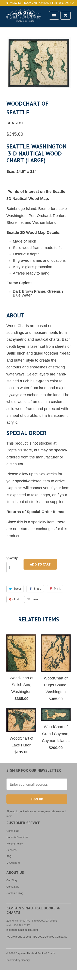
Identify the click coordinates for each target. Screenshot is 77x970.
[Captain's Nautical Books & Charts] (23, 18)
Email (34, 599)
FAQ (8, 856)
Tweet (17, 588)
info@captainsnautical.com (22, 929)
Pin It (57, 588)
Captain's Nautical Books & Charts (35, 953)
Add (16, 599)
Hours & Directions (17, 837)
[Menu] (54, 15)
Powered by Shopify (18, 960)
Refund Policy (14, 843)
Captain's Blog (14, 893)
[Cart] (65, 15)
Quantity (12, 558)
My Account (13, 862)
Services (11, 850)
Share (37, 588)
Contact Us (12, 830)
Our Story (11, 880)
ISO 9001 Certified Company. (50, 936)
